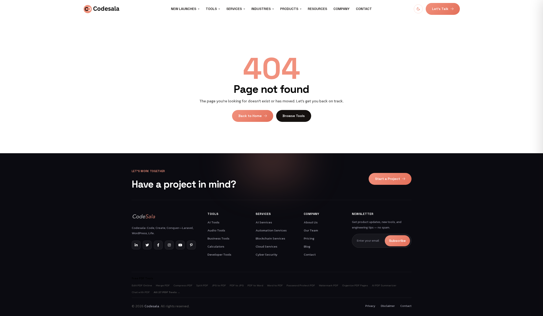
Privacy (370, 306)
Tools (211, 9)
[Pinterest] (191, 245)
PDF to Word (255, 285)
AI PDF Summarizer (384, 285)
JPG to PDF (219, 285)
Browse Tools (294, 116)
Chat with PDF (141, 292)
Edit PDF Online (142, 285)
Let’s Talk (440, 9)
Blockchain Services (270, 238)
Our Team (311, 230)
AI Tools (213, 222)
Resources (317, 9)
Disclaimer (388, 306)
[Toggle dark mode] (418, 8)
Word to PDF (275, 285)
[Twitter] (147, 245)
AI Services (264, 222)
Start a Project (387, 179)
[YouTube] (180, 245)
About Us (311, 222)
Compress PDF (183, 285)
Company (341, 9)
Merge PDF (163, 285)
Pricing (309, 238)
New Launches (183, 9)
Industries (261, 9)
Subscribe (397, 240)
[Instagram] (169, 245)
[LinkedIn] (136, 245)
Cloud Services (266, 246)
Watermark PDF (328, 285)
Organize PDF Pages (355, 285)
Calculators (215, 246)
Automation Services (271, 230)
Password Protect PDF (301, 285)
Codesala (151, 306)
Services (234, 9)
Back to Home (250, 116)
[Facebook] (158, 245)
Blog (307, 246)
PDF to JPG (237, 285)
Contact (364, 9)
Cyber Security (266, 254)
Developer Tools (219, 254)
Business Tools (218, 238)
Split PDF (202, 285)
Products (289, 9)
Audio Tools (216, 230)
